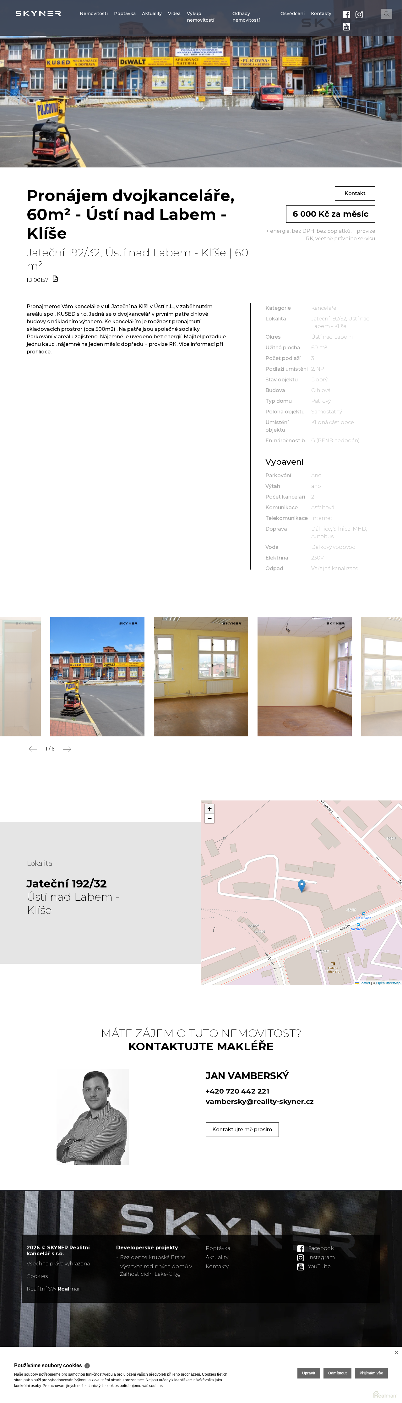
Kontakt (355, 193)
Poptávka (125, 51)
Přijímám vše (371, 1373)
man (69, 1289)
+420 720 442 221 (237, 1091)
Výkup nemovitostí (200, 54)
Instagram (321, 1257)
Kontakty (321, 51)
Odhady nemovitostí (246, 54)
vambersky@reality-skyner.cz (260, 1101)
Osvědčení (292, 51)
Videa (174, 51)
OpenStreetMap (388, 982)
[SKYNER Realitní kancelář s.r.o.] (52, 13)
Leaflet (364, 982)
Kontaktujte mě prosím (242, 1130)
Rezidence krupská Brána (153, 1257)
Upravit (308, 1373)
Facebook (321, 1248)
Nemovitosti (94, 51)
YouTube (319, 1266)
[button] (302, 886)
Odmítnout (337, 1373)
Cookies (37, 1276)
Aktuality (152, 51)
